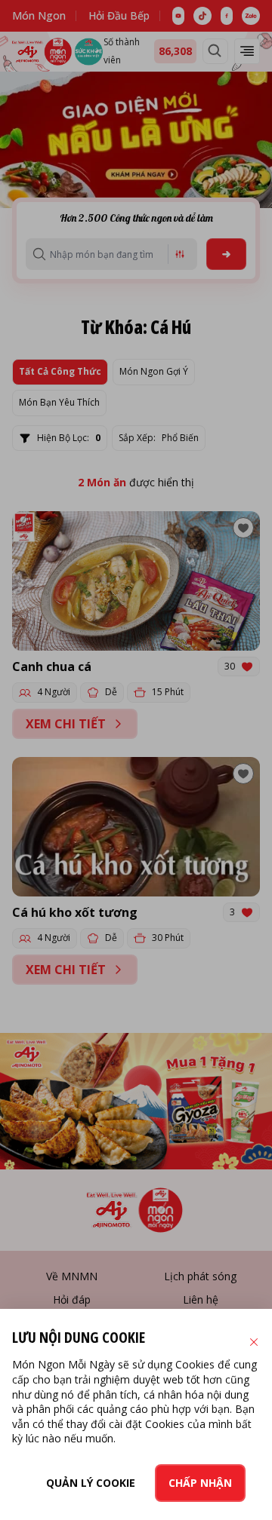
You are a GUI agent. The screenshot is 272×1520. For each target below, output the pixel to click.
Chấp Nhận (200, 1483)
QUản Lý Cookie (90, 1483)
